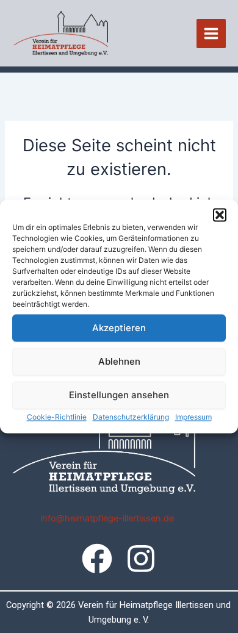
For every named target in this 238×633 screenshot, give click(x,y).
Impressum (193, 416)
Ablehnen (119, 361)
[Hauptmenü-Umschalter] (211, 33)
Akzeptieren (119, 328)
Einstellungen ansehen (119, 395)
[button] (220, 215)
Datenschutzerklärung (131, 416)
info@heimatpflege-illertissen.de (107, 518)
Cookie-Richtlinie (57, 416)
